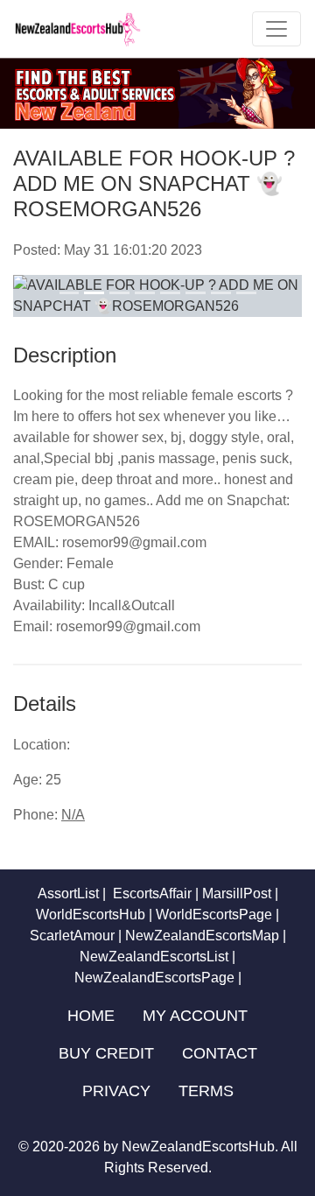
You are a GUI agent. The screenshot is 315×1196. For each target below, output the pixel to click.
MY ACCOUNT (195, 1015)
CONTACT (219, 1053)
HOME (91, 1015)
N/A (73, 814)
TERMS (206, 1091)
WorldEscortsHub (90, 914)
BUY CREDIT (106, 1053)
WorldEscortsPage (214, 914)
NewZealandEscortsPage (154, 977)
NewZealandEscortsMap (202, 935)
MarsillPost (236, 893)
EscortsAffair (150, 893)
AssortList (68, 893)
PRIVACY (116, 1091)
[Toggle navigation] (276, 28)
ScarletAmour (72, 935)
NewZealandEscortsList (154, 956)
